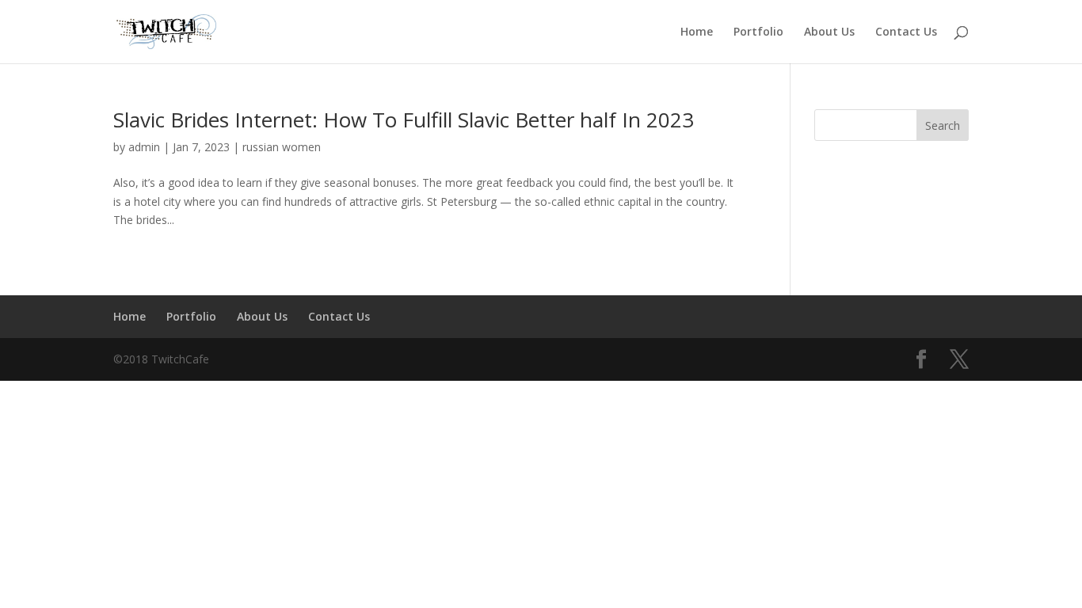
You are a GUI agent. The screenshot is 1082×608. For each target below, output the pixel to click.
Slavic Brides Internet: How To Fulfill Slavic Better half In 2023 (403, 119)
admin (144, 146)
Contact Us (906, 32)
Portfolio (758, 32)
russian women (281, 146)
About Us (829, 32)
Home (696, 32)
